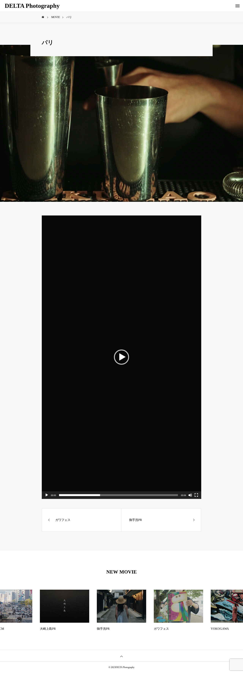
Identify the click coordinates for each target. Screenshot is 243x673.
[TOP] (121, 655)
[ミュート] (190, 495)
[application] (121, 357)
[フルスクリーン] (196, 495)
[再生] (47, 495)
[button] (121, 357)
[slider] (118, 495)
